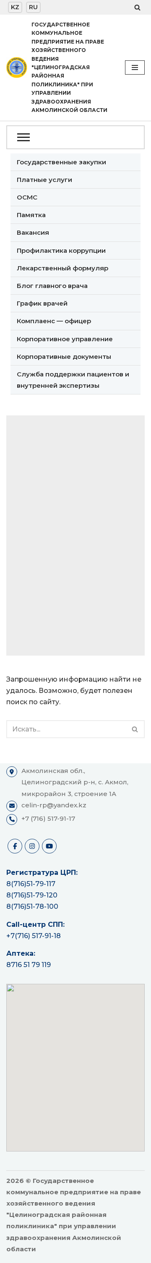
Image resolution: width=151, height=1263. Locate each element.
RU (33, 7)
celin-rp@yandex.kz (53, 805)
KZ (15, 7)
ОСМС (27, 197)
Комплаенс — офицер (54, 321)
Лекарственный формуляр (62, 268)
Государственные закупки (61, 162)
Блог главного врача (52, 286)
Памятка (31, 215)
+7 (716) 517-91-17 (48, 818)
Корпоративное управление (65, 339)
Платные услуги (44, 180)
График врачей (42, 303)
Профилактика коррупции (61, 250)
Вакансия (33, 232)
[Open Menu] (75, 137)
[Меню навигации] (135, 67)
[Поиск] (137, 7)
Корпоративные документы (64, 356)
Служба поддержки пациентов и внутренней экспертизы (73, 379)
